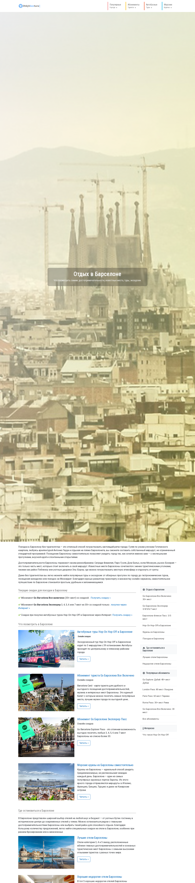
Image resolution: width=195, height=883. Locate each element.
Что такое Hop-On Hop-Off (156, 734)
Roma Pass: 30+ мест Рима (156, 702)
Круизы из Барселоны (153, 632)
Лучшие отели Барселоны (92, 837)
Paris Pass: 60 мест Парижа (156, 696)
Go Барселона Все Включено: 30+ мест (157, 598)
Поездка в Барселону (153, 638)
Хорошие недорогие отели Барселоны (99, 876)
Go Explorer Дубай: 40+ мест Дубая (156, 681)
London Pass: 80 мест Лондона (158, 689)
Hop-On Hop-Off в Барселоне (157, 625)
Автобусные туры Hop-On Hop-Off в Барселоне (104, 631)
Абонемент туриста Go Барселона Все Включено (105, 675)
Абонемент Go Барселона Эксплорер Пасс (102, 719)
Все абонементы (151, 719)
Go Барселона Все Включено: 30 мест (158, 711)
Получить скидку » (101, 597)
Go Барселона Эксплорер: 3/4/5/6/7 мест (155, 607)
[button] (115, 6)
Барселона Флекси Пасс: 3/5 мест (157, 617)
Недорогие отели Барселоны (157, 663)
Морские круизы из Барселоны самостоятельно (105, 765)
